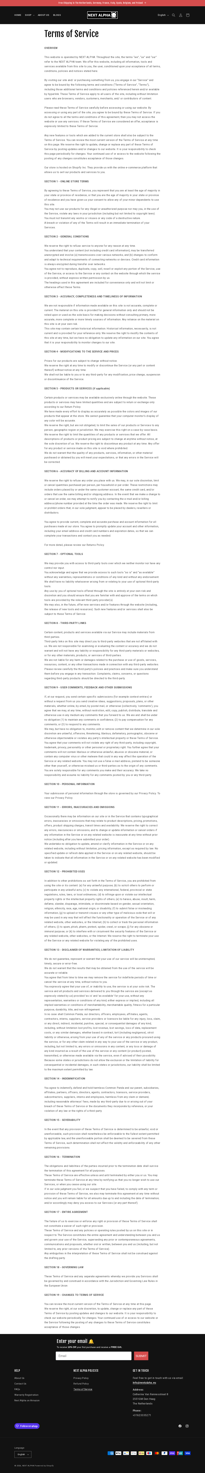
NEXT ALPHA (28, 1466)
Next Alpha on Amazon (27, 1400)
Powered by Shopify (44, 1466)
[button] (29, 15)
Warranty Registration (26, 1395)
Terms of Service (83, 1389)
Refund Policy (81, 1383)
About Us (19, 1378)
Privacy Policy (81, 1378)
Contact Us (20, 1383)
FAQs (17, 1389)
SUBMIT (141, 1356)
